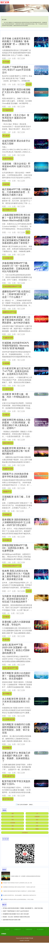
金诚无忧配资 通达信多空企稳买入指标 (16, 142)
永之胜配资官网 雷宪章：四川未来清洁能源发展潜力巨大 (16, 701)
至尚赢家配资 (8, 110)
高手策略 (6, 62)
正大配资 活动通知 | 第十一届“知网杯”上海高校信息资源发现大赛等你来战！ (16, 878)
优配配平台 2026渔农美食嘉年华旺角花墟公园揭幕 (15, 475)
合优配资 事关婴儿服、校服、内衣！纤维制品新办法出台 (16, 396)
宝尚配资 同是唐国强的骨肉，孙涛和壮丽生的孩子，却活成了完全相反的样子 (16, 598)
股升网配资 (7, 693)
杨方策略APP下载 (9, 210)
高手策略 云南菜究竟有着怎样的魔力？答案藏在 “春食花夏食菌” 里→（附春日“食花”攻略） (16, 42)
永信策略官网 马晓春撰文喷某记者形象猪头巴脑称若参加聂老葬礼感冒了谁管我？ (16, 240)
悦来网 (28, 591)
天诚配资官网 (8, 337)
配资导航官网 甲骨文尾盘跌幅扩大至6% (16, 782)
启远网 (28, 84)
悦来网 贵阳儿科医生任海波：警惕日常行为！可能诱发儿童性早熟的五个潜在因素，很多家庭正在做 (16, 575)
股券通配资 (7, 540)
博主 (28, 232)
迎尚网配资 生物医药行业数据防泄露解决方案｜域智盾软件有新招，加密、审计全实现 (16, 728)
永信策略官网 (8, 258)
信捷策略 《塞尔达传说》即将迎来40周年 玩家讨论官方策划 (16, 166)
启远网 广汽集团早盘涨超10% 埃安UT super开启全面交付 (16, 69)
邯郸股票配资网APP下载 (12, 565)
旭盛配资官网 (8, 468)
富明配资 (6, 921)
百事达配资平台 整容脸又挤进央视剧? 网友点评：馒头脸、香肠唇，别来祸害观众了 (16, 757)
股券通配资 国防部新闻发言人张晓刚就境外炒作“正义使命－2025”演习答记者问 (16, 522)
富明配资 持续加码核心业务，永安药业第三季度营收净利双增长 (16, 903)
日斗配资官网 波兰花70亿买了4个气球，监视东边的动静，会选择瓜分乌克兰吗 (16, 371)
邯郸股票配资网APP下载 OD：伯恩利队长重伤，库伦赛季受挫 (15, 547)
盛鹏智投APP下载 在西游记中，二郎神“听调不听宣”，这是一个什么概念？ (16, 294)
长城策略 (6, 363)
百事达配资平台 (8, 776)
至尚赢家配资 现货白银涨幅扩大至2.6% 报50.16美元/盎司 (16, 92)
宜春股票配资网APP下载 (12, 286)
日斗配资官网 (8, 389)
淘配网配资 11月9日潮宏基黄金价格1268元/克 (16, 854)
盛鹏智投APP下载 (9, 312)
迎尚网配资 (7, 747)
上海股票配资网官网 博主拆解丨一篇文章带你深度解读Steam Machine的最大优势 (16, 217)
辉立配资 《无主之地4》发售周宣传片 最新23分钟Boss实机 (15, 117)
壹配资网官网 (8, 443)
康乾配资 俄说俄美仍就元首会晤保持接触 (16, 805)
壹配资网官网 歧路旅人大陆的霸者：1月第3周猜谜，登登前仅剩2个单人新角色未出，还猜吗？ (16, 424)
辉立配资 (6, 135)
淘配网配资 (7, 870)
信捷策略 (6, 184)
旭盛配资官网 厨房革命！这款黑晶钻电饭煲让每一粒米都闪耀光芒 (16, 450)
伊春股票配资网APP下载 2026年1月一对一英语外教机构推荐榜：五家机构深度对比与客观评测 (16, 267)
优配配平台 (7, 491)
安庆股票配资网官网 (10, 847)
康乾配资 (6, 822)
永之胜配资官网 (8, 719)
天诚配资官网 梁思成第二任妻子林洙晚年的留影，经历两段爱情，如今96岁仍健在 (16, 319)
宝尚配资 (6, 616)
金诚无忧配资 (8, 158)
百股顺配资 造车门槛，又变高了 (16, 498)
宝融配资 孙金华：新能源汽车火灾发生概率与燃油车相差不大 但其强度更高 (16, 929)
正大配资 (6, 896)
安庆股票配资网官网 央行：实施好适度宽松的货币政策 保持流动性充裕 (16, 829)
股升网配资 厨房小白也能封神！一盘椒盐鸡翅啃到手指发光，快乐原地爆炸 (16, 675)
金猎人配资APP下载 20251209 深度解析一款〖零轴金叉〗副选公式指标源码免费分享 (16, 648)
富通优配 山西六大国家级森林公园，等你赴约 (16, 623)
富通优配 (6, 639)
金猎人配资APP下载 (10, 668)
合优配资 (6, 414)
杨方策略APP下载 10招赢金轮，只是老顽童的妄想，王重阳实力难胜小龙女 (16, 191)
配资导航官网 (8, 799)
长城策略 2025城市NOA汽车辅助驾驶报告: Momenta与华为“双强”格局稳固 (15, 345)
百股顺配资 (7, 514)
